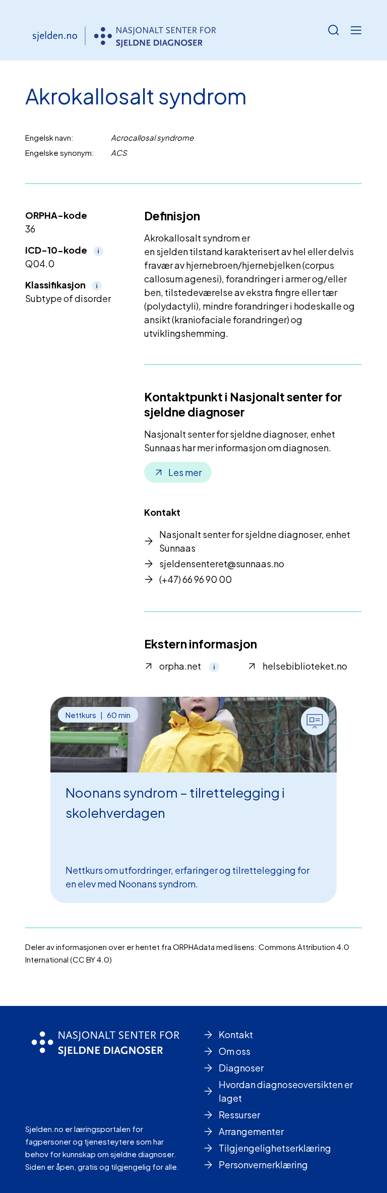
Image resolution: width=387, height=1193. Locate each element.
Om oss (234, 1051)
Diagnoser (241, 1067)
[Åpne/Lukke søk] (334, 30)
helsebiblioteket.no (305, 666)
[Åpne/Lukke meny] (356, 30)
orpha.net (180, 666)
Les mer (185, 472)
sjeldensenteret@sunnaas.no (221, 563)
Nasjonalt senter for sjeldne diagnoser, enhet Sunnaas (254, 541)
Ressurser (239, 1114)
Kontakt (236, 1034)
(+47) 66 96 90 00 (195, 579)
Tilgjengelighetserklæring (275, 1148)
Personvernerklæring (263, 1164)
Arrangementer (251, 1131)
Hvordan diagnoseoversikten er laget (286, 1091)
